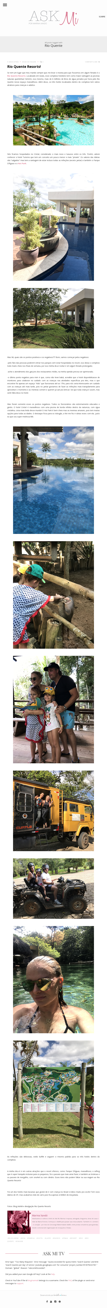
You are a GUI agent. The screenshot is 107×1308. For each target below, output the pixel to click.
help (53, 1274)
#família (31, 1238)
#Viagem (19, 1241)
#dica (23, 1238)
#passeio (56, 1238)
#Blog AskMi (13, 1238)
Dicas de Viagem (29, 62)
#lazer (48, 1238)
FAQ (70, 1280)
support (20, 1283)
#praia (65, 1238)
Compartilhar (91, 62)
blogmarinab (33, 1280)
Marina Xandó (39, 1215)
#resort (73, 1238)
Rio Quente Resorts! (24, 66)
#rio (81, 1238)
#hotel (40, 1238)
